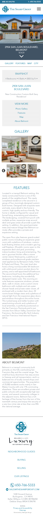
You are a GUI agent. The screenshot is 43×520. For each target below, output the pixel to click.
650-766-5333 (25, 485)
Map (29, 63)
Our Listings (21, 476)
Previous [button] (4, 171)
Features (20, 63)
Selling (21, 468)
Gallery (9, 63)
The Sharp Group (16, 9)
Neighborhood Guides (21, 451)
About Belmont (21, 121)
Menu (39, 9)
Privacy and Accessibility (22, 508)
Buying (21, 459)
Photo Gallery (21, 109)
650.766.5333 (35, 2)
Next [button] (39, 171)
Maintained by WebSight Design (23, 512)
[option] (21, 149)
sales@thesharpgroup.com (24, 489)
